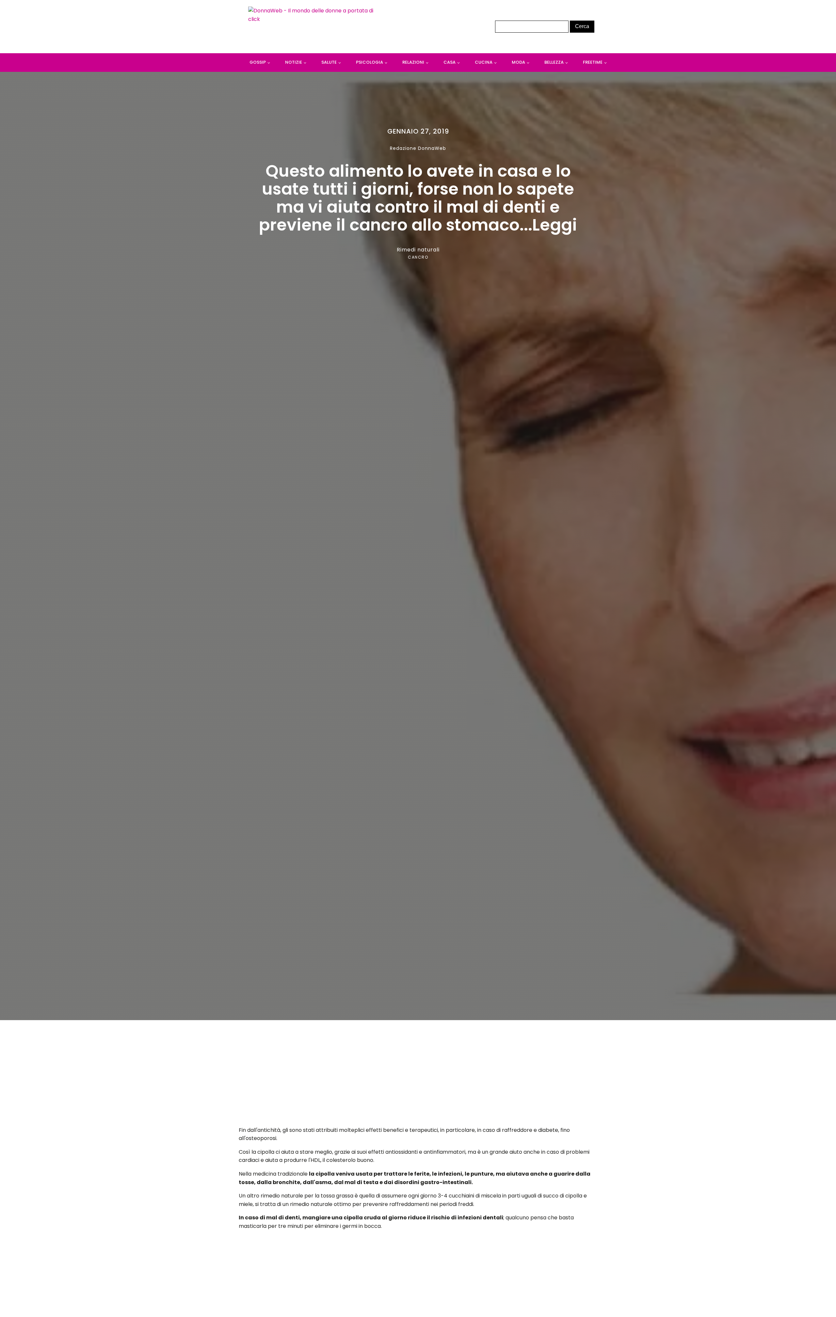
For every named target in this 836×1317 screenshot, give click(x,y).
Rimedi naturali (418, 249)
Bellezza (554, 62)
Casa (449, 62)
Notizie (293, 62)
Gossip (257, 62)
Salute (329, 62)
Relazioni (413, 62)
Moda (518, 62)
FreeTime (593, 62)
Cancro (418, 257)
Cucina (483, 62)
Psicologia (369, 62)
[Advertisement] (418, 1075)
